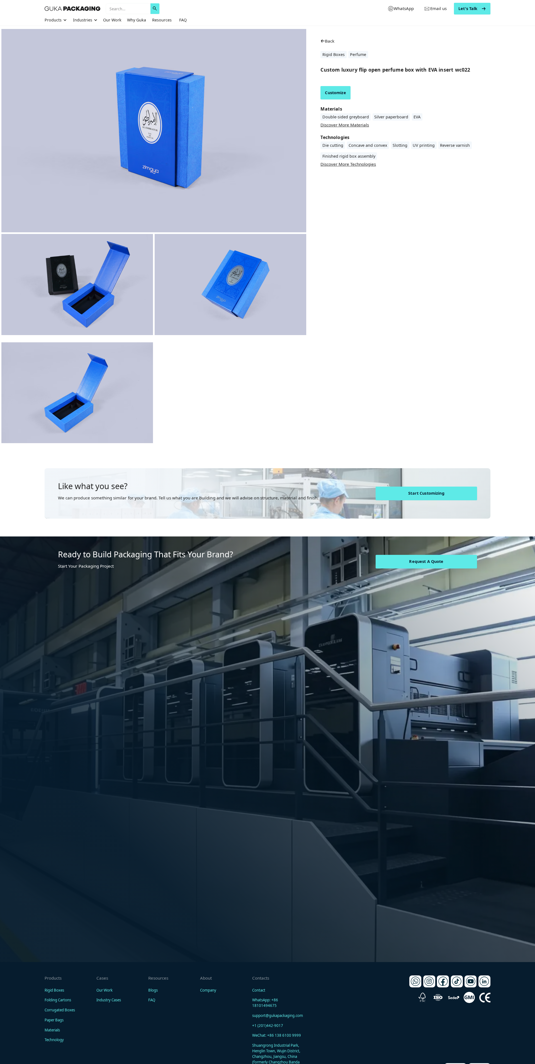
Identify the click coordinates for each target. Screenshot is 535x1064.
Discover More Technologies (348, 164)
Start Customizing (426, 493)
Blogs (153, 990)
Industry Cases (108, 999)
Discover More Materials (344, 125)
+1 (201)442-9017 (267, 1025)
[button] (56, 20)
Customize (335, 92)
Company (208, 990)
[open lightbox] (77, 284)
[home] (72, 8)
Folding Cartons (58, 999)
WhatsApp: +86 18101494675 (265, 1002)
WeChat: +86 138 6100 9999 (276, 1035)
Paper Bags (54, 1019)
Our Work (112, 20)
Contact (258, 990)
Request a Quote (426, 561)
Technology (54, 1039)
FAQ (183, 20)
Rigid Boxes (54, 990)
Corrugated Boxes (60, 1009)
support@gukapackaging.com (277, 1015)
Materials (52, 1030)
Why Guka (136, 20)
